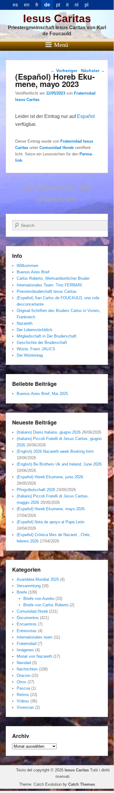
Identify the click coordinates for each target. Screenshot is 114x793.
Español (86, 116)
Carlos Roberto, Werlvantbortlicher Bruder (53, 278)
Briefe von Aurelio (38, 598)
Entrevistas (27, 631)
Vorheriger (64, 70)
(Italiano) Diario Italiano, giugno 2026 (49, 432)
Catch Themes (81, 784)
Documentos (28, 617)
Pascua (23, 688)
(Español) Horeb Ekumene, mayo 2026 (51, 509)
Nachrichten (27, 669)
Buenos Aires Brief (33, 272)
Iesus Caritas (57, 18)
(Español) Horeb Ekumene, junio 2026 (50, 477)
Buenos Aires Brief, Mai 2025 (42, 393)
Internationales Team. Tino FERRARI (49, 285)
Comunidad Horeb (56, 147)
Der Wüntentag (30, 355)
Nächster (93, 70)
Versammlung (29, 585)
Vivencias (25, 707)
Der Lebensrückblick (34, 329)
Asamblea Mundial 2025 (38, 579)
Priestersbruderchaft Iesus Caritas (47, 291)
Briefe (22, 592)
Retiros (23, 694)
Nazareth (24, 323)
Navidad (24, 662)
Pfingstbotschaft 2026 (36, 489)
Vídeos (23, 701)
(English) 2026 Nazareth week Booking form (55, 451)
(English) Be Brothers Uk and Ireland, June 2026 (59, 464)
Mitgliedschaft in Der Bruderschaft (46, 336)
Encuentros (27, 624)
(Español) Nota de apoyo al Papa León (50, 522)
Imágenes (25, 650)
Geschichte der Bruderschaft (42, 342)
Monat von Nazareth (34, 656)
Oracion (23, 675)
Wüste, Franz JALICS (36, 349)
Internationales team (34, 637)
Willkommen (27, 265)
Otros (21, 682)
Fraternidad (26, 643)
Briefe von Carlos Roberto (46, 605)
